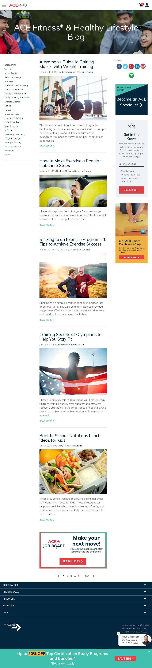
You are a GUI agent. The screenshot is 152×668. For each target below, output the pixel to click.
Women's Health (85, 72)
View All (8, 69)
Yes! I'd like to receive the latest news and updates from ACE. (131, 176)
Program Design (76, 344)
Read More (46, 146)
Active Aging (10, 73)
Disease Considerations (15, 93)
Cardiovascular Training (16, 85)
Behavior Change (82, 171)
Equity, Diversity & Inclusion (17, 97)
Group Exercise (11, 114)
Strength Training (12, 142)
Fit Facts (8, 105)
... (82, 576)
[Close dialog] (149, 651)
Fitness (7, 110)
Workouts (9, 150)
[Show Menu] (4, 5)
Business (8, 81)
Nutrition (78, 445)
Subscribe (130, 190)
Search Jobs (72, 561)
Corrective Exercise (13, 89)
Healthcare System (13, 118)
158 (87, 576)
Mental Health (11, 126)
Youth (7, 154)
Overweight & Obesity (15, 134)
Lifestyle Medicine (12, 122)
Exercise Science (12, 101)
